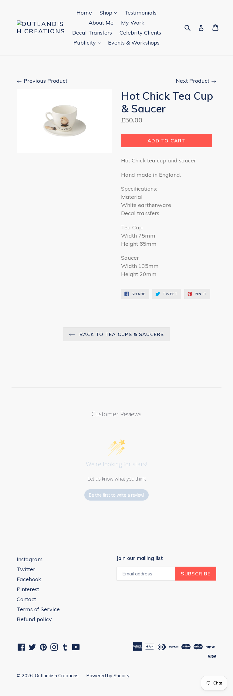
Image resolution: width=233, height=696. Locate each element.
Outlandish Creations (57, 675)
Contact (26, 599)
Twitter (26, 569)
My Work (132, 22)
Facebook (29, 579)
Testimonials (140, 12)
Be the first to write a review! (116, 495)
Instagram (30, 559)
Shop (110, 12)
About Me (101, 22)
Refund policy (34, 619)
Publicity (88, 42)
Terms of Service (38, 609)
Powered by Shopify (108, 675)
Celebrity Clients (140, 32)
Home (84, 12)
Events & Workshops (134, 42)
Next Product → (196, 80)
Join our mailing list (139, 558)
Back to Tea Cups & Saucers (121, 334)
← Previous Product (42, 80)
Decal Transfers (92, 32)
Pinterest (28, 589)
